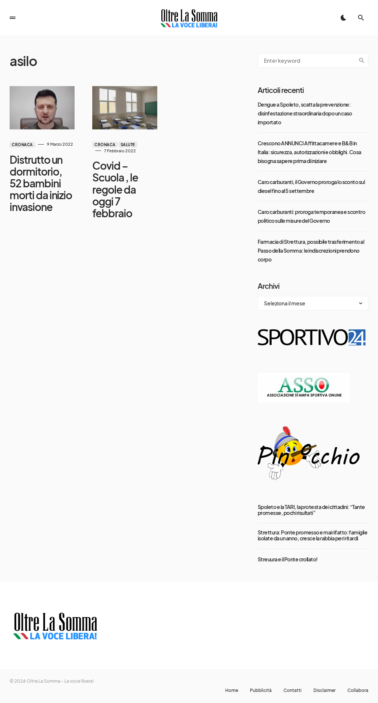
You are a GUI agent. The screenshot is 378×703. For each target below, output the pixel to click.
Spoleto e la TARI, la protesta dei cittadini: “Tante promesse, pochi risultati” (311, 510)
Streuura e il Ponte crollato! (288, 559)
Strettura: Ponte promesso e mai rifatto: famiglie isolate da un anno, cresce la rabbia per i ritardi (312, 535)
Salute (128, 144)
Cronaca (22, 144)
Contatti (293, 690)
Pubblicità (261, 690)
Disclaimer (324, 690)
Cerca (361, 60)
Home (231, 690)
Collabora (357, 690)
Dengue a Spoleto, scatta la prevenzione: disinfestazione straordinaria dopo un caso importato (305, 113)
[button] (12, 17)
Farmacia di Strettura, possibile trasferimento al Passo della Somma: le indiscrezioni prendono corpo (311, 250)
